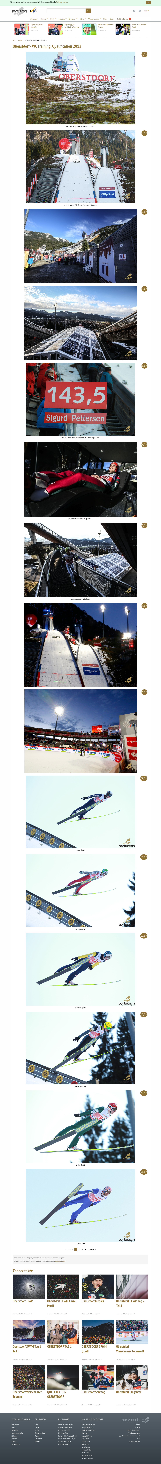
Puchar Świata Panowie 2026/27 (67, 1436)
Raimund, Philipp (87, 1450)
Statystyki (14, 1436)
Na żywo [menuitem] (43, 19)
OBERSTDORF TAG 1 (59, 1346)
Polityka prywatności (62, 2)
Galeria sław (38, 1439)
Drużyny (37, 1436)
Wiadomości (15, 1425)
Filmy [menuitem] (105, 19)
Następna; (91, 1249)
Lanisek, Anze (86, 1441)
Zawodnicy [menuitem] (72, 19)
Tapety (37, 1430)
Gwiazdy (37, 1441)
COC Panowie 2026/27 (65, 1441)
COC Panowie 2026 (63, 1430)
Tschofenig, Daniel (87, 1455)
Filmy (36, 1425)
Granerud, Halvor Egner (88, 1430)
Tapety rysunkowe (40, 1433)
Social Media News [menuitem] (123, 19)
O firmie (137, 1427)
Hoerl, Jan (84, 1433)
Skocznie (14, 1439)
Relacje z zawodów (17, 1433)
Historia (14, 1441)
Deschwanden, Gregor (88, 1425)
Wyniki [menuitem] (52, 19)
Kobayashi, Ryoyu (87, 1436)
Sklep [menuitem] (112, 19)
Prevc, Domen (86, 1447)
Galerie (20, 40)
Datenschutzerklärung (133, 1430)
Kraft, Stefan (85, 1439)
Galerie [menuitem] (82, 19)
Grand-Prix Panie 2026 (65, 1427)
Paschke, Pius (85, 1444)
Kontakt (137, 1425)
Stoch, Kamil (85, 1452)
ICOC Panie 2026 (63, 1433)
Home (14, 40)
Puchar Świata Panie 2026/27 (67, 1439)
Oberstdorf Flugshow (128, 1392)
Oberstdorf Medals (93, 1301)
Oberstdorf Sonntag (93, 1392)
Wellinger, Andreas (87, 1458)
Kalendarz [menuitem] (62, 19)
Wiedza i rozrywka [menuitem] (93, 19)
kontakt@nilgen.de (60, 1261)
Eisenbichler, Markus (88, 1427)
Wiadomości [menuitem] (33, 19)
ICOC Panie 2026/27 (64, 1444)
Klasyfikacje (15, 1430)
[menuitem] (134, 10)
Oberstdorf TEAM (23, 1301)
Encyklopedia (15, 1444)
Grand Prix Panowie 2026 (65, 1425)
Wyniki (13, 1427)
